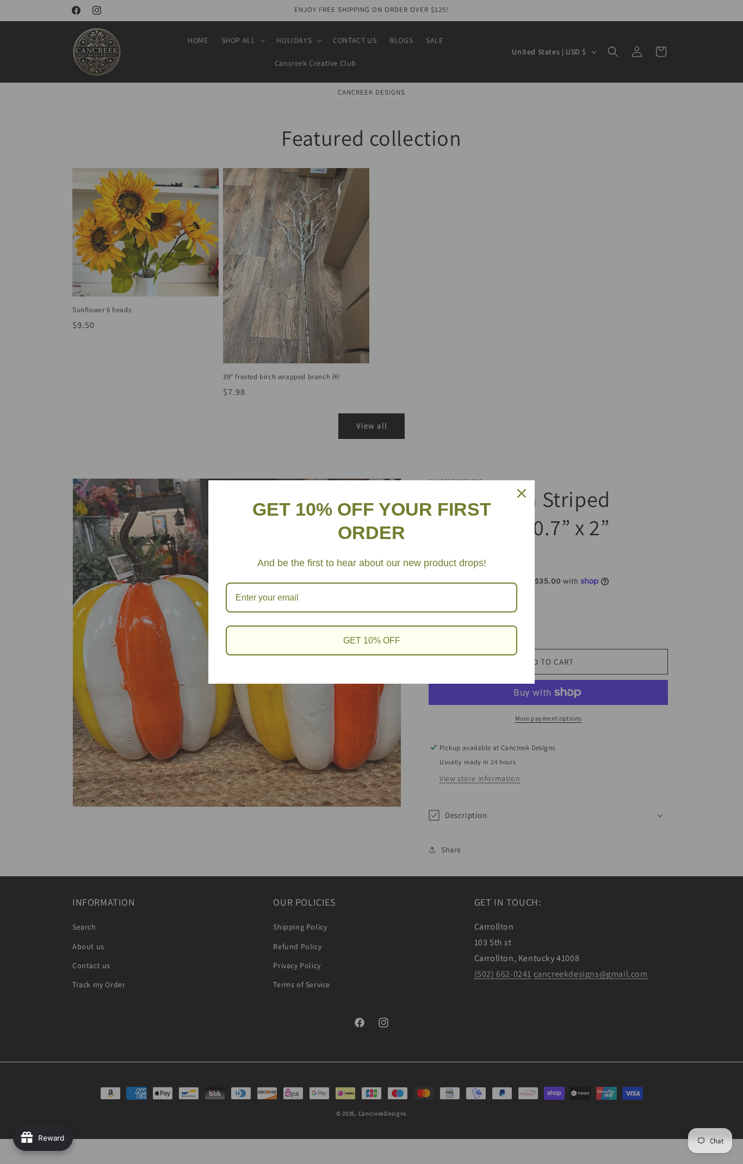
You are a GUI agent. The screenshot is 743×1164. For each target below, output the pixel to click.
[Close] (522, 493)
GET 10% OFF (371, 640)
